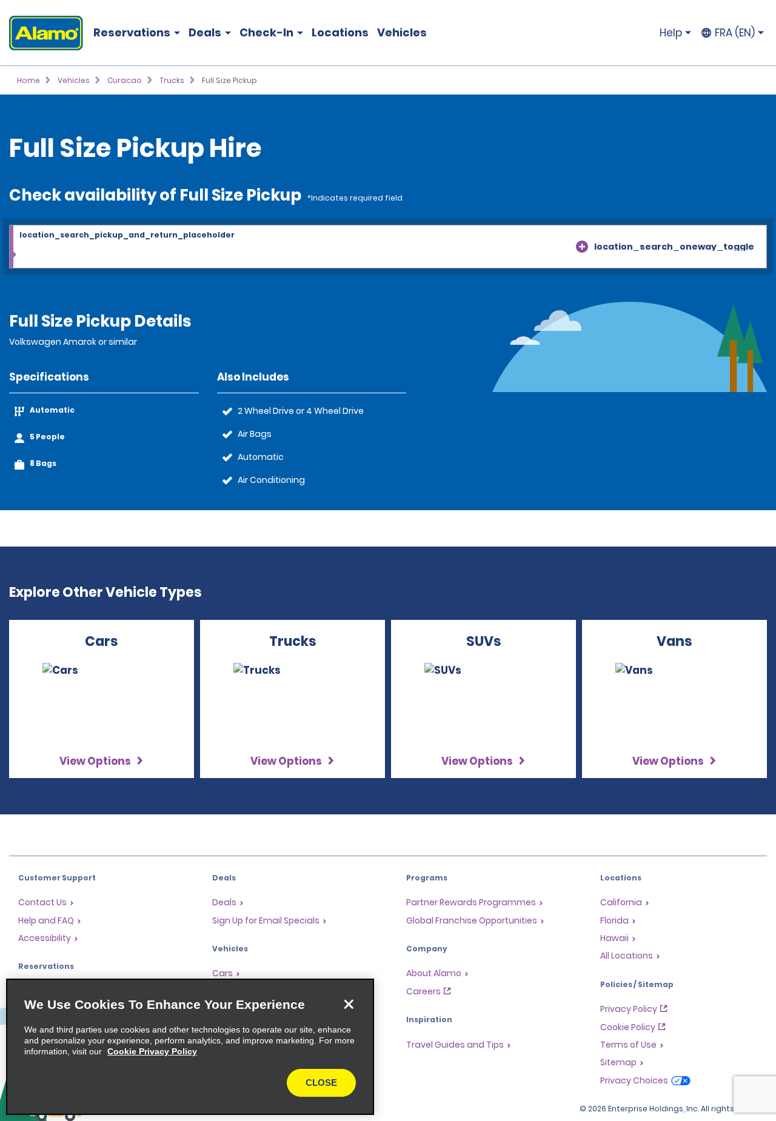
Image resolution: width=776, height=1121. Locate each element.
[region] (190, 1047)
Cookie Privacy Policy (152, 1051)
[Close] (348, 1004)
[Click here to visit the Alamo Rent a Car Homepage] (41, 33)
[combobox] (388, 247)
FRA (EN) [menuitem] (735, 32)
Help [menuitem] (671, 32)
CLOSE (321, 1082)
